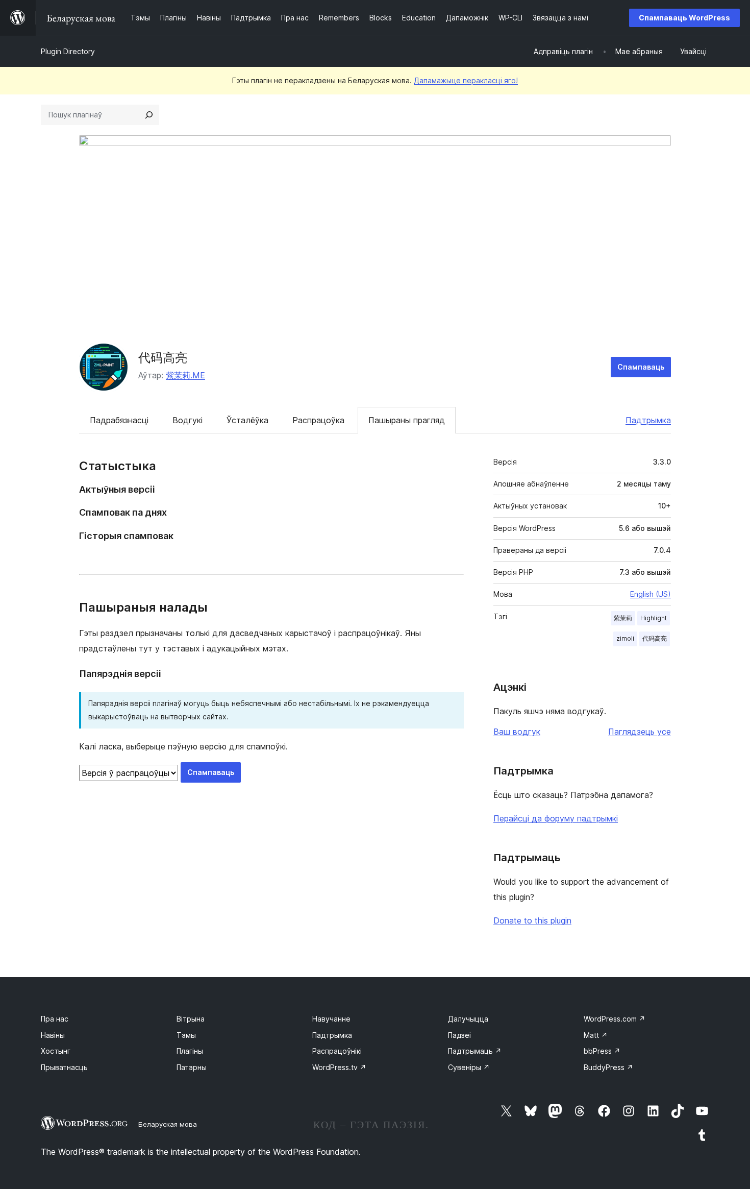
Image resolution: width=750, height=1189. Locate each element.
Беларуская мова (167, 1124)
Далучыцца (468, 1018)
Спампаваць (640, 366)
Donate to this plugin (532, 920)
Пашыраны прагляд (406, 420)
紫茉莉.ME (185, 375)
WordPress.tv (339, 1067)
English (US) (650, 594)
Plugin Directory (68, 51)
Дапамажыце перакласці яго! (466, 80)
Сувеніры (469, 1067)
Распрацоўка (318, 420)
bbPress (602, 1051)
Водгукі (187, 420)
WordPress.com (614, 1018)
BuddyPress (608, 1067)
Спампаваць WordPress (684, 17)
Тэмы (186, 1035)
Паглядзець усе (639, 731)
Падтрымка (648, 420)
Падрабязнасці (119, 420)
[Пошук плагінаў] (149, 115)
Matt (596, 1035)
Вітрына (191, 1018)
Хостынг (55, 1051)
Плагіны (190, 1051)
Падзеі (459, 1035)
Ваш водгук (516, 731)
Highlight (653, 618)
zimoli (625, 638)
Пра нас (54, 1018)
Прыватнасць (64, 1067)
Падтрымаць (475, 1051)
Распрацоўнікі (337, 1051)
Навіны (53, 1035)
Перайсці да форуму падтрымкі (555, 818)
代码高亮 (162, 357)
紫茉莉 (623, 618)
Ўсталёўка (247, 420)
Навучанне (331, 1018)
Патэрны (192, 1067)
